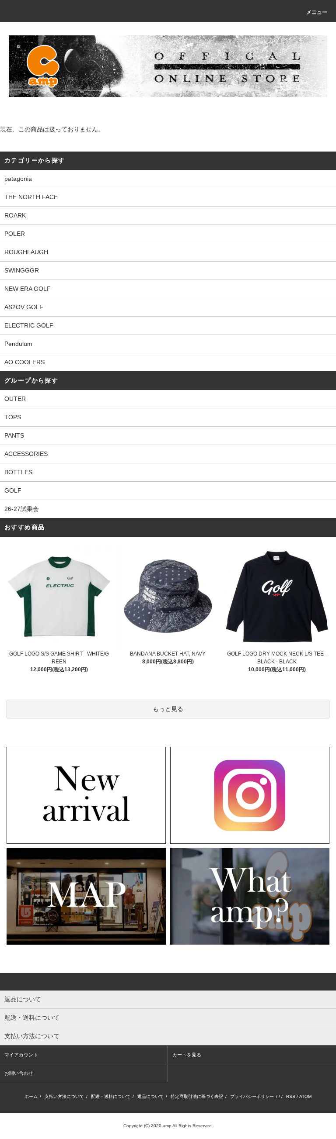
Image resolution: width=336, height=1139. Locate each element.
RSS (290, 1096)
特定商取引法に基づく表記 (197, 1096)
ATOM (305, 1096)
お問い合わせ (18, 1073)
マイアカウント (21, 1054)
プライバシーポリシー (252, 1096)
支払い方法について (64, 1096)
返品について (150, 1096)
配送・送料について (110, 1096)
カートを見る (186, 1054)
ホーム (31, 1096)
